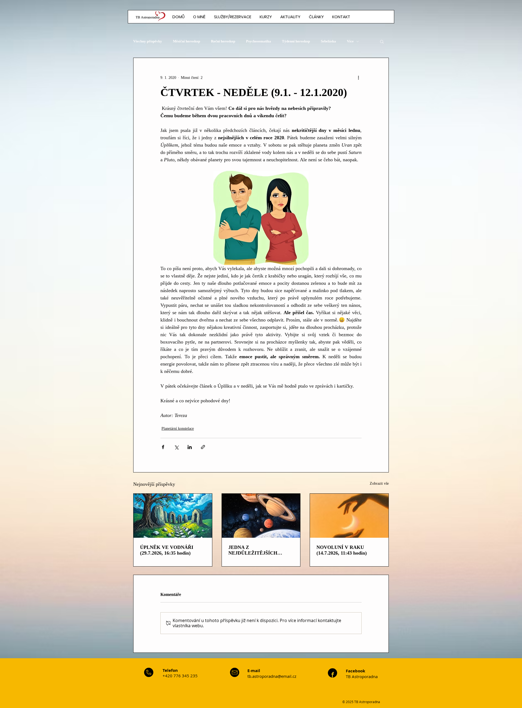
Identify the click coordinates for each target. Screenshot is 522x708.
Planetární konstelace (177, 428)
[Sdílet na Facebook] (163, 447)
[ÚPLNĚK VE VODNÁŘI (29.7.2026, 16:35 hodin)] (172, 516)
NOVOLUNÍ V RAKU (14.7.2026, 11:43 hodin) (341, 550)
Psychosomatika (258, 41)
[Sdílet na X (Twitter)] (176, 447)
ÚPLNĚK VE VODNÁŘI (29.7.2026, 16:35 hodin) (166, 550)
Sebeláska (328, 41)
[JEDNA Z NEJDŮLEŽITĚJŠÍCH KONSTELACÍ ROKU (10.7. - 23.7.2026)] (261, 516)
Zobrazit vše (379, 483)
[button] (316, 16)
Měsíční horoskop (186, 41)
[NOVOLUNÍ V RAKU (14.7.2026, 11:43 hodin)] (349, 516)
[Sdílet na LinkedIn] (189, 447)
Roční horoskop (223, 41)
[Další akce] (358, 77)
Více (350, 41)
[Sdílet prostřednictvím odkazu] (203, 447)
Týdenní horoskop (296, 41)
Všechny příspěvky (147, 41)
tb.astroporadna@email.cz (271, 676)
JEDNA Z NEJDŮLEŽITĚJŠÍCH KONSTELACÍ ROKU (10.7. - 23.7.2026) (260, 550)
